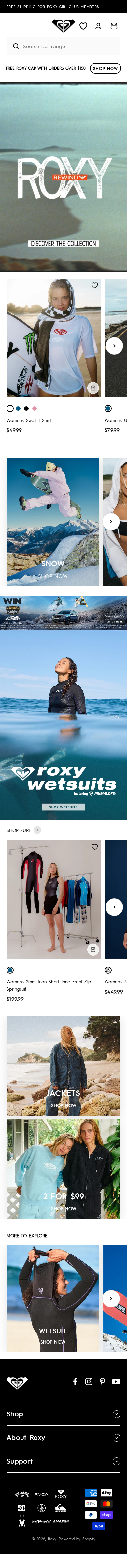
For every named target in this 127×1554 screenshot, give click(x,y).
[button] (10, 26)
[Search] (13, 46)
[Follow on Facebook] (75, 1381)
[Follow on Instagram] (88, 1381)
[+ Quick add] (93, 388)
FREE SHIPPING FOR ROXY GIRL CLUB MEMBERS (53, 6)
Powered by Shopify (77, 1538)
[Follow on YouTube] (116, 1381)
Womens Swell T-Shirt (29, 420)
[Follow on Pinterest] (102, 1381)
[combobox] (70, 46)
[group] (63, 177)
